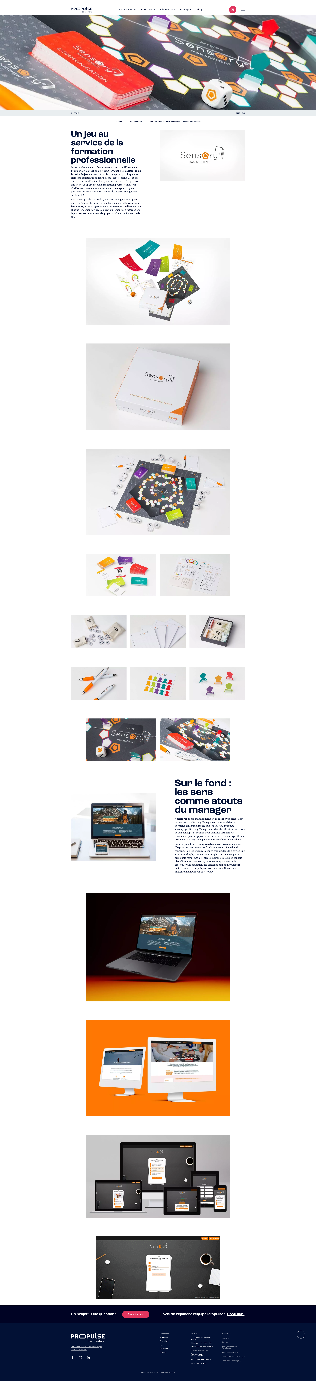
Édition (163, 1352)
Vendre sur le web (198, 1363)
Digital (162, 1345)
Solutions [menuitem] (146, 10)
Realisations (136, 122)
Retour (76, 113)
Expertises (164, 1334)
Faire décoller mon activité (202, 1347)
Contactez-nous (135, 1314)
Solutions (194, 1334)
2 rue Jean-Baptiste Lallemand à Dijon (86, 1347)
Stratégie (164, 1338)
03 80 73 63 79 (79, 1350)
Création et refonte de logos (233, 1357)
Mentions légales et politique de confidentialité (158, 1372)
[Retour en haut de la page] (301, 1335)
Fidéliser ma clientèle (199, 1350)
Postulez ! (236, 1314)
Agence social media (230, 1352)
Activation (164, 1349)
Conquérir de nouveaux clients (201, 1338)
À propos (225, 1338)
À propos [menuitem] (186, 10)
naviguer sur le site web (199, 871)
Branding (164, 1341)
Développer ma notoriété (201, 1343)
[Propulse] (81, 9)
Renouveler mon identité (201, 1359)
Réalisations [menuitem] (167, 10)
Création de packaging (231, 1361)
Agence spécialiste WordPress (229, 1347)
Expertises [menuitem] (125, 10)
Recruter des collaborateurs (197, 1355)
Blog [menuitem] (199, 10)
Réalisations (227, 1334)
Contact (225, 1342)
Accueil (118, 122)
